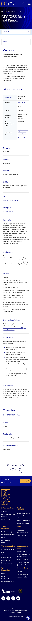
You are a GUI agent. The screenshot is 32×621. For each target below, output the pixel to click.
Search (17, 608)
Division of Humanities (23, 520)
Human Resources (22, 532)
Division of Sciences (23, 523)
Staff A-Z (19, 571)
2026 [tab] (5, 42)
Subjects (3, 511)
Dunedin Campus (22, 556)
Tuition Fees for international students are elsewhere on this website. (23, 133)
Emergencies (20, 530)
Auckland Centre (22, 551)
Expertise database (22, 577)
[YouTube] (18, 598)
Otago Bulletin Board (7, 581)
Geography (21, 102)
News (3, 573)
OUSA (3, 542)
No (20, 470)
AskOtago (24, 481)
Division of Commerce (23, 513)
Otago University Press (8, 534)
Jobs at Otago (5, 540)
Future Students (7, 508)
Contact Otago (22, 568)
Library (3, 537)
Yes (13, 470)
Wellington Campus (22, 559)
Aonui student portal (7, 549)
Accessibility (18, 612)
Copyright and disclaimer (21, 610)
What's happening (5, 569)
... (5, 11)
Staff (2, 552)
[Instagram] (13, 598)
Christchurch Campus (23, 554)
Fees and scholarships (8, 514)
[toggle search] (23, 3)
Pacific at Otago (6, 560)
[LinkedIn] (3, 598)
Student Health (21, 535)
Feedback (23, 608)
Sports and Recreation (8, 579)
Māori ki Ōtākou (6, 557)
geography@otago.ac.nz (10, 200)
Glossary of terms (8, 610)
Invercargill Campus (23, 562)
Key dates (4, 516)
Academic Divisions (20, 509)
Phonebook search (22, 574)
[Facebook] (8, 598)
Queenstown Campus (23, 565)
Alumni (3, 555)
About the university (5, 528)
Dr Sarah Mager (8, 211)
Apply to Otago (5, 519)
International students (7, 563)
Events (3, 576)
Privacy (12, 612)
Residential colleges (7, 532)
